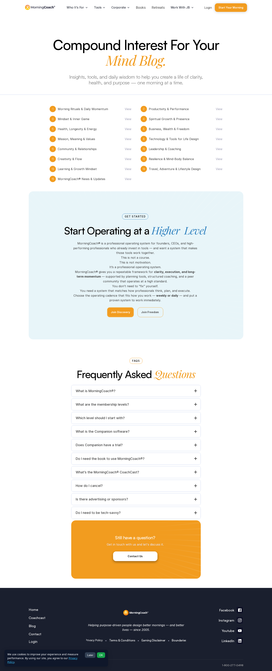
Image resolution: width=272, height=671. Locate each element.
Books (141, 7)
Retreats (158, 7)
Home (33, 610)
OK (101, 655)
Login (208, 7)
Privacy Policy (94, 640)
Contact (35, 634)
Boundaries (179, 640)
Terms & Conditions (122, 640)
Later (90, 655)
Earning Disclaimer (153, 640)
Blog (32, 626)
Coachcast (37, 618)
